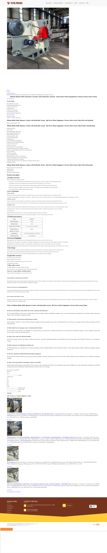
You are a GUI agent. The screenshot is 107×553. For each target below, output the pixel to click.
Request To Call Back (11, 117)
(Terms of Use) (35, 523)
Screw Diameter (10, 140)
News (75, 3)
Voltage (8, 159)
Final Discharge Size (11, 146)
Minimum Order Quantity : (67, 413)
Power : (20, 417)
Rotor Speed (9, 154)
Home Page (49, 3)
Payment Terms (10, 167)
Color (8, 145)
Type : (43, 415)
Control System (10, 136)
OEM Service (9, 153)
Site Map (8, 512)
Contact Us (82, 3)
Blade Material (10, 156)
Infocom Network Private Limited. (22, 525)
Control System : (20, 415)
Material (8, 133)
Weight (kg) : (54, 415)
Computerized (10, 139)
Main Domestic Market (11, 172)
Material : (27, 438)
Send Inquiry (18, 117)
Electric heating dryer (11, 462)
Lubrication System (11, 148)
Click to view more (10, 114)
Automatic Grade (10, 137)
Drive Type (9, 131)
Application (9, 160)
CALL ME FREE (17, 491)
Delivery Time (10, 170)
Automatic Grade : (87, 413)
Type (8, 134)
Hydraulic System (10, 149)
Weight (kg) (9, 128)
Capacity (8, 143)
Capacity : (88, 415)
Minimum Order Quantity (12, 123)
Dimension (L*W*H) (11, 142)
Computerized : (77, 413)
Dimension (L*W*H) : (69, 415)
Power (8, 129)
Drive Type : (92, 440)
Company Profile (58, 3)
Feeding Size (9, 162)
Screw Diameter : (30, 417)
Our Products (68, 3)
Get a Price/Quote (10, 98)
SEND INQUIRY (10, 491)
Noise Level (9, 151)
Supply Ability (10, 169)
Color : (31, 415)
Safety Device (9, 157)
